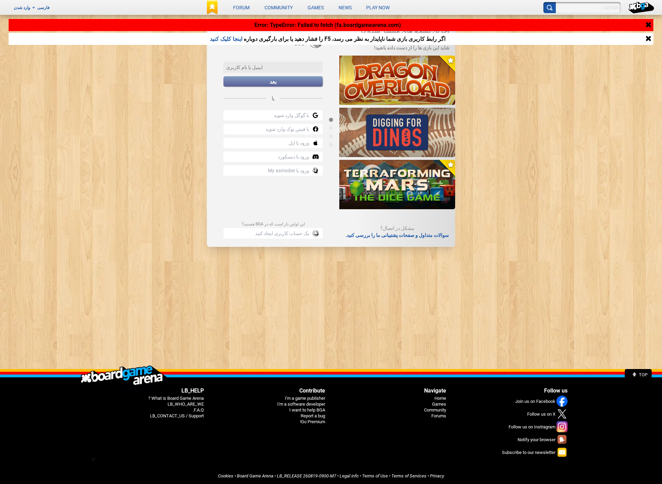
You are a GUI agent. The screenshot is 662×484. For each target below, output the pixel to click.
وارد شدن (22, 7)
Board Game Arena (255, 475)
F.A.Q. (198, 410)
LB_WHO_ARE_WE (186, 404)
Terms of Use (375, 475)
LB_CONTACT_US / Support (177, 415)
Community (278, 7)
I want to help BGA (307, 410)
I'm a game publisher (305, 398)
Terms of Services (409, 475)
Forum (241, 7)
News (345, 7)
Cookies (225, 475)
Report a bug (313, 415)
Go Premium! (312, 421)
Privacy (437, 475)
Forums (438, 415)
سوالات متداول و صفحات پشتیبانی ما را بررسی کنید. (397, 235)
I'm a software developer (301, 404)
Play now (378, 7)
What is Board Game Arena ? (176, 398)
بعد (273, 81)
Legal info (349, 475)
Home (440, 398)
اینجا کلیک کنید (226, 39)
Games (316, 7)
